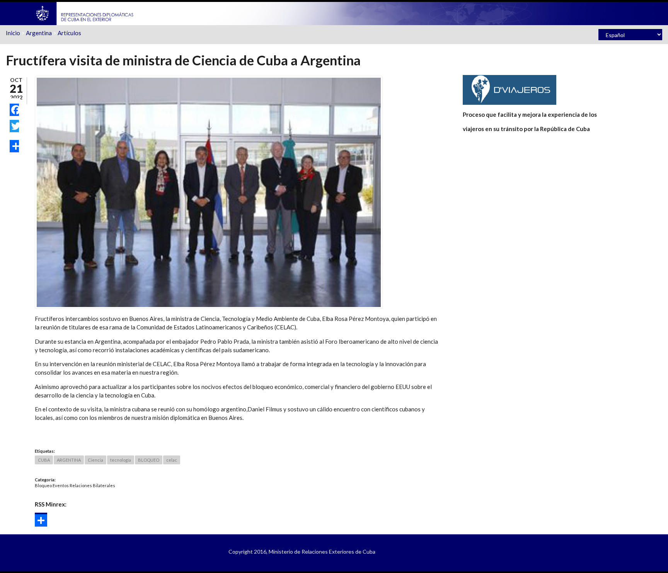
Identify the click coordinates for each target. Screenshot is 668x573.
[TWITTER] (14, 126)
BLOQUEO (148, 459)
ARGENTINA (69, 459)
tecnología (120, 459)
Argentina (39, 32)
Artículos (69, 32)
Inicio (13, 32)
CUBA (44, 459)
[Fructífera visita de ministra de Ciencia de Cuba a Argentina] (209, 191)
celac (171, 459)
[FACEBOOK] (14, 110)
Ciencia (95, 459)
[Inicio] (85, 12)
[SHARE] (14, 146)
